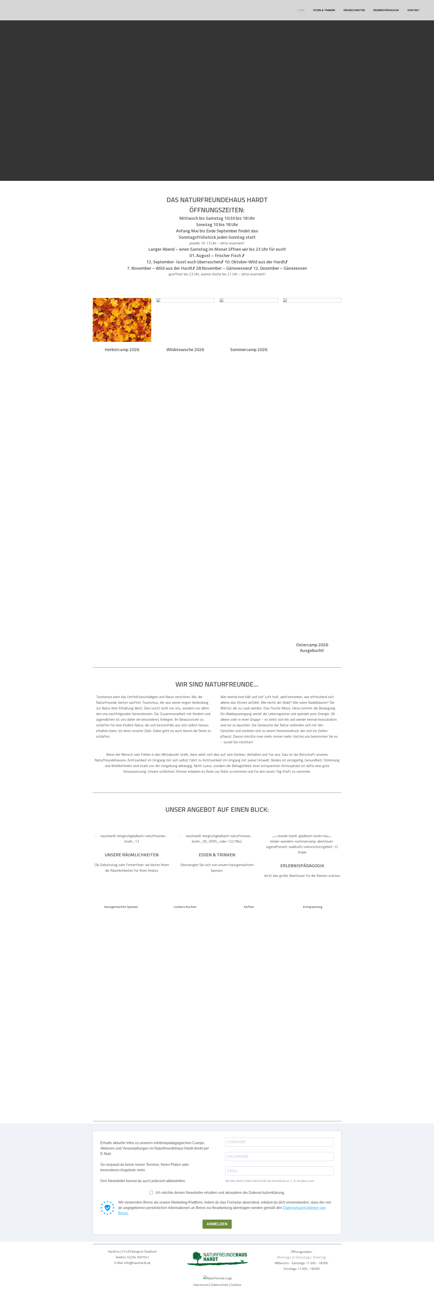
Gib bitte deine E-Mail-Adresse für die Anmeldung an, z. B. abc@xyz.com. (270, 1181)
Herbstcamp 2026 (122, 349)
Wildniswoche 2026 (185, 349)
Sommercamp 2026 (248, 349)
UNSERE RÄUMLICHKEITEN (132, 854)
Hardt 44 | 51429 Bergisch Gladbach (132, 1251)
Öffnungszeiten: (301, 1251)
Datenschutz (219, 1284)
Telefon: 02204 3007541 (132, 1257)
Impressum (201, 1284)
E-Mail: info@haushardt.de (132, 1262)
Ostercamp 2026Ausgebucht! (312, 647)
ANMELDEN (217, 1224)
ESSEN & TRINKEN (217, 854)
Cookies (236, 1284)
